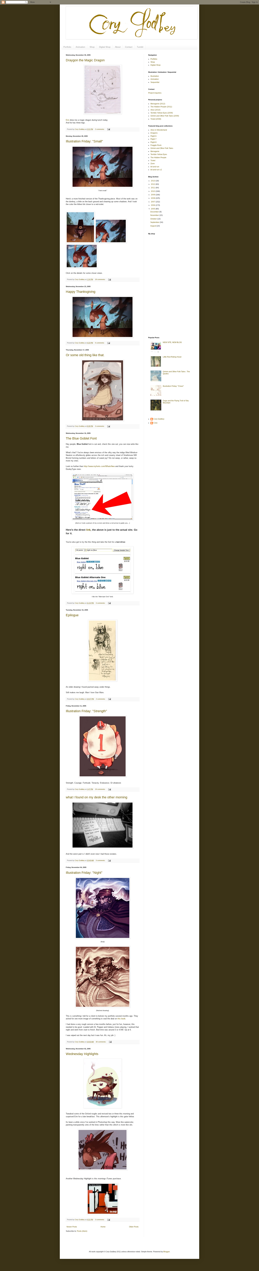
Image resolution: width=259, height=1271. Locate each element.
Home (103, 1227)
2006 (153, 205)
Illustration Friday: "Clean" (173, 386)
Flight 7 (153, 139)
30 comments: (101, 1042)
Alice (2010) (155, 110)
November (154, 215)
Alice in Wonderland (158, 130)
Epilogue (72, 615)
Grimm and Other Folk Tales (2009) (164, 116)
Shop (92, 47)
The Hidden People (158, 157)
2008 (153, 198)
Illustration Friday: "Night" (84, 873)
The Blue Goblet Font (81, 438)
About (118, 47)
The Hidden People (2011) (161, 107)
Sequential (154, 82)
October (153, 219)
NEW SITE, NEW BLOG (172, 342)
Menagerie (154, 151)
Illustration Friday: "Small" (84, 141)
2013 (153, 181)
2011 (153, 188)
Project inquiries (154, 93)
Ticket (152, 160)
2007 (153, 202)
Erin (67, 120)
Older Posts (133, 1227)
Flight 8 (153, 142)
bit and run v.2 (156, 170)
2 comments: (100, 129)
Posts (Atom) (82, 1231)
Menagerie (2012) (157, 104)
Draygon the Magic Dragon (85, 60)
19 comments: (100, 789)
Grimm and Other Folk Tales (161, 148)
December (154, 212)
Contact (128, 47)
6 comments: (100, 343)
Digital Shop (104, 47)
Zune (152, 163)
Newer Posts (72, 1227)
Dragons (154, 133)
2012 (153, 184)
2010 (153, 191)
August (153, 226)
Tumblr (140, 47)
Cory (155, 423)
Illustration (154, 76)
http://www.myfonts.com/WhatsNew (99, 466)
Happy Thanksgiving (80, 292)
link (88, 529)
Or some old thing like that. (85, 355)
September (155, 222)
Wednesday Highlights (82, 1054)
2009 (153, 195)
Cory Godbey (158, 419)
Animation (80, 47)
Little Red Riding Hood (172, 357)
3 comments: (100, 426)
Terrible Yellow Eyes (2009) (161, 113)
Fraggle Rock (155, 145)
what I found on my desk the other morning (96, 797)
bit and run (154, 167)
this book (121, 1019)
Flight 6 (153, 136)
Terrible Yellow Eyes (158, 154)
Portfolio (67, 47)
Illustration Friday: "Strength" (86, 711)
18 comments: (100, 279)
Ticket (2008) (155, 119)
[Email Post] (108, 129)
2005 (153, 209)
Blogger (166, 1252)
